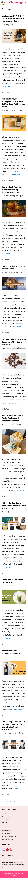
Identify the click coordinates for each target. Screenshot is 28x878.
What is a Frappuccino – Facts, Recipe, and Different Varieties (12, 418)
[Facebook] (4, 849)
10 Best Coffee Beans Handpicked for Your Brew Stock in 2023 (14, 505)
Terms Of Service (7, 820)
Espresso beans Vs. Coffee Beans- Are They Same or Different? (14, 342)
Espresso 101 (6, 830)
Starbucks (7, 496)
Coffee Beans (6, 833)
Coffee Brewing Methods (9, 836)
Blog (6, 180)
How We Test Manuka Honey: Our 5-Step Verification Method (11, 189)
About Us (5, 814)
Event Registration (7, 839)
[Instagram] (11, 849)
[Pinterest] (7, 849)
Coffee (6, 92)
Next (12, 801)
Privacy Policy (6, 817)
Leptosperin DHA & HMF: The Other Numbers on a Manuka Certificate (13, 18)
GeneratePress (14, 875)
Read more (7, 86)
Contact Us (5, 822)
